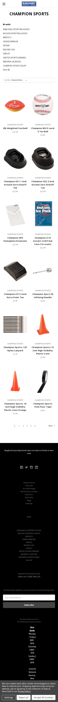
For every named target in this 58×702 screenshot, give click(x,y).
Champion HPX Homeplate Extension (15, 239)
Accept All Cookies (43, 697)
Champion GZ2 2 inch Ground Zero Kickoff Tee (42, 184)
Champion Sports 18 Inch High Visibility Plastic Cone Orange (15, 406)
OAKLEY (6, 53)
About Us (29, 494)
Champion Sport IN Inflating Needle (42, 296)
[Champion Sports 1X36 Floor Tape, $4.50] (43, 381)
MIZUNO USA (9, 49)
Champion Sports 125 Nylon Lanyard (15, 349)
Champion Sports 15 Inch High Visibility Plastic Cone (43, 350)
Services (29, 485)
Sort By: (7, 80)
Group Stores (29, 482)
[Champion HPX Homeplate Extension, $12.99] (15, 215)
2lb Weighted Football (15, 128)
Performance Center (29, 491)
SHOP (29, 517)
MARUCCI (7, 37)
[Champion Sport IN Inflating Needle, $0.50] (43, 271)
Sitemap (29, 503)
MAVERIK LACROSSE (12, 61)
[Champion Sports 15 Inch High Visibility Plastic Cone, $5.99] (43, 324)
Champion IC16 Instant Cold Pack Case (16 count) (42, 241)
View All (6, 69)
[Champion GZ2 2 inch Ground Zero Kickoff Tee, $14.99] (43, 158)
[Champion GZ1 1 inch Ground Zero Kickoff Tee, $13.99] (15, 158)
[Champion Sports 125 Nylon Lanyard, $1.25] (15, 324)
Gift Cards (29, 497)
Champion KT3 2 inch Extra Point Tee (15, 296)
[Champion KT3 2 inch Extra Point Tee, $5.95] (15, 271)
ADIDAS (6, 45)
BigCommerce (33, 619)
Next (51, 426)
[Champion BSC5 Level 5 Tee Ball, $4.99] (43, 105)
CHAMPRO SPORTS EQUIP (14, 65)
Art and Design (29, 488)
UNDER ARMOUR (10, 41)
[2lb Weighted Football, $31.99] (15, 105)
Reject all (23, 697)
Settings (8, 697)
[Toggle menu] (4, 4)
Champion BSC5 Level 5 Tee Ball (42, 130)
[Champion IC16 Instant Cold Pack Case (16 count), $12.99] (43, 215)
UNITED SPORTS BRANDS (14, 57)
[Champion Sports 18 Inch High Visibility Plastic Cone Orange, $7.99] (15, 381)
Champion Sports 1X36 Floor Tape (42, 405)
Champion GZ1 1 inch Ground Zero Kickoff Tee (15, 184)
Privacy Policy (24, 691)
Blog (29, 500)
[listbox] (20, 80)
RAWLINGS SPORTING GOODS (16, 29)
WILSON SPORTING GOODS (15, 33)
